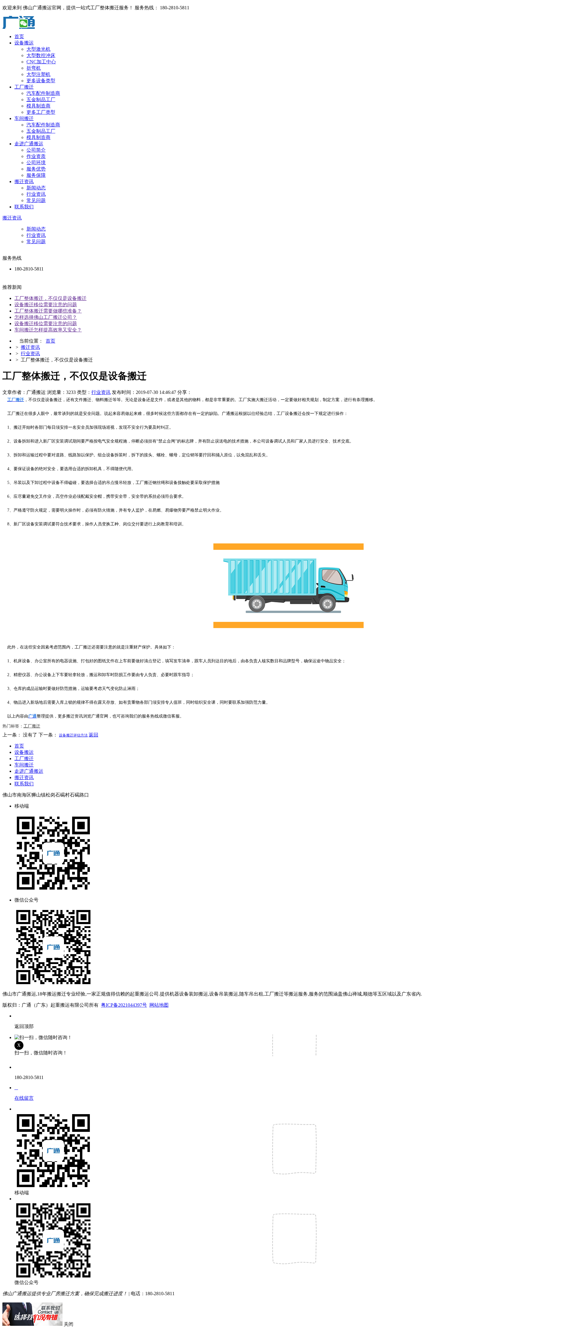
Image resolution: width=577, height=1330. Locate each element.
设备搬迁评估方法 (73, 735)
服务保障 (36, 175)
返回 (93, 734)
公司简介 (36, 150)
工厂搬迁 (24, 86)
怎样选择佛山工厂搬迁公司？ (45, 317)
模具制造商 (38, 105)
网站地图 (159, 1005)
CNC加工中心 (41, 61)
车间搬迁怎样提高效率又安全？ (48, 329)
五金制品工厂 (40, 99)
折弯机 (33, 68)
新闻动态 (36, 187)
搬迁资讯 (24, 181)
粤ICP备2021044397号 (124, 1005)
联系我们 (24, 206)
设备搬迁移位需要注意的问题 (45, 304)
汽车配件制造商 (43, 93)
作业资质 (36, 156)
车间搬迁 (24, 118)
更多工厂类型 (40, 112)
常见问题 (36, 200)
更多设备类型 (40, 80)
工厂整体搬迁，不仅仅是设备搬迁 (50, 298)
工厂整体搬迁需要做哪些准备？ (48, 310)
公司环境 (36, 162)
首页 (19, 36)
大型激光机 (38, 49)
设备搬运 (24, 42)
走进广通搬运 (28, 143)
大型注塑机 (38, 74)
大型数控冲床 (40, 55)
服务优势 (36, 168)
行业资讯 (36, 194)
